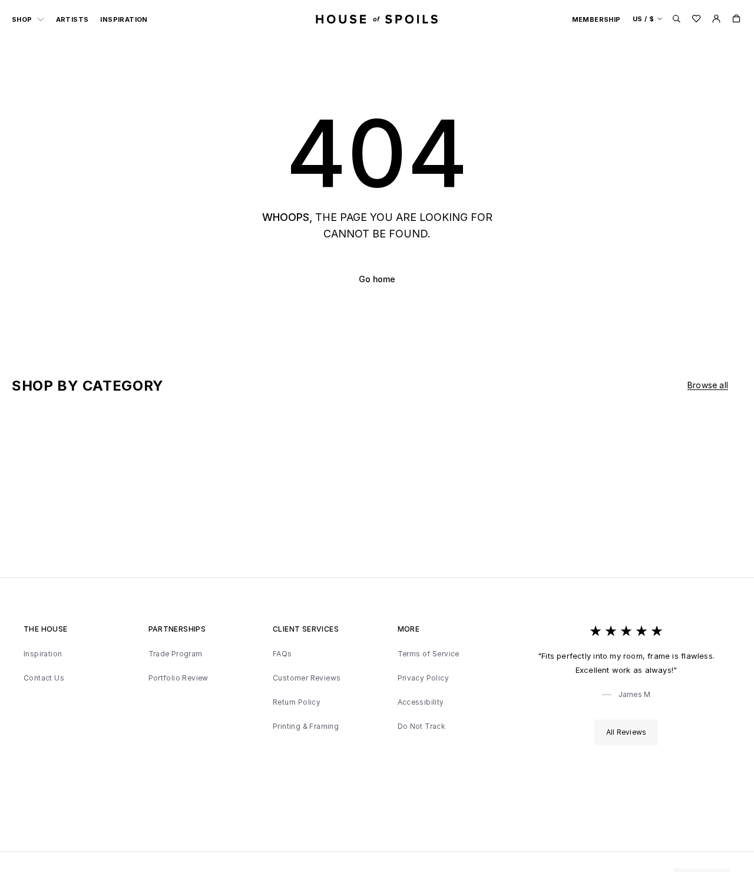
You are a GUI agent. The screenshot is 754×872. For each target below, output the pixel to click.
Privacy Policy (423, 678)
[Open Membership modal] (716, 19)
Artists (72, 19)
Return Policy (296, 702)
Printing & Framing (306, 726)
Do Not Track (422, 726)
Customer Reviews (306, 678)
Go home (377, 279)
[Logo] (377, 19)
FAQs (282, 654)
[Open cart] (736, 19)
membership (596, 19)
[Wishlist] (696, 19)
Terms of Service (428, 654)
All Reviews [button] (626, 732)
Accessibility (421, 702)
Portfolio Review (178, 678)
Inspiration (123, 19)
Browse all (707, 385)
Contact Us (44, 678)
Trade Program (175, 654)
